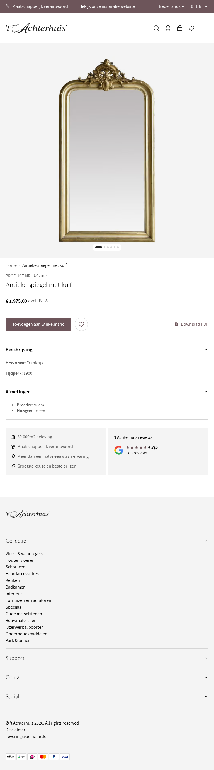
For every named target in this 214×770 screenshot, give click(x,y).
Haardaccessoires (22, 574)
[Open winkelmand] (179, 28)
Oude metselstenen (24, 614)
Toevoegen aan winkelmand (38, 324)
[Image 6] (118, 247)
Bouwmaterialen (21, 620)
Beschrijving (19, 349)
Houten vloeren (20, 560)
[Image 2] (104, 247)
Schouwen (15, 567)
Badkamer (15, 587)
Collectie (16, 540)
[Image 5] (114, 247)
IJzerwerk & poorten (25, 627)
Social (12, 696)
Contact (15, 677)
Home (11, 265)
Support (15, 658)
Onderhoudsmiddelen (26, 634)
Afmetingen (18, 391)
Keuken (13, 580)
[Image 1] (98, 247)
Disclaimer (15, 730)
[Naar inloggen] (168, 28)
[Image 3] (108, 247)
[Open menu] (203, 28)
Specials (13, 607)
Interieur (14, 594)
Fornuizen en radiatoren (28, 600)
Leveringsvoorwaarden (27, 736)
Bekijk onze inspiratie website (107, 6)
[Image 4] (111, 247)
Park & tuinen (18, 640)
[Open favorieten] (191, 28)
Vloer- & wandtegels (24, 553)
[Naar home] (36, 28)
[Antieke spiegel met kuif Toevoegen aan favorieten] (81, 324)
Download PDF (194, 324)
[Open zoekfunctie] (156, 28)
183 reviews (137, 453)
